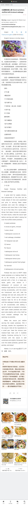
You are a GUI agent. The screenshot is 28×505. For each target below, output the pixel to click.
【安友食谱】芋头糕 (6, 422)
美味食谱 (7, 4)
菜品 (12, 4)
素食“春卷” (16, 449)
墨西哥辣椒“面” (17, 436)
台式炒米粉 (4, 449)
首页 (3, 4)
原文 (22, 34)
